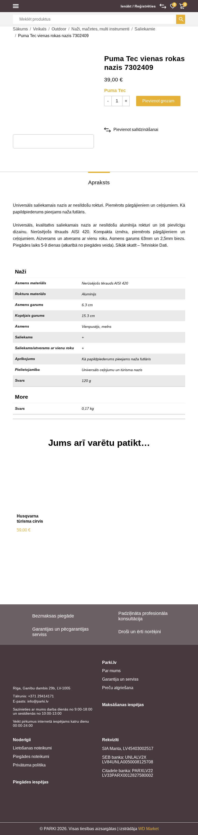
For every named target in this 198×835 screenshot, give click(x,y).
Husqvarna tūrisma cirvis (30, 518)
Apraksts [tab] (99, 182)
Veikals (39, 29)
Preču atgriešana (117, 688)
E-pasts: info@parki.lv (30, 701)
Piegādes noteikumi (31, 756)
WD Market (148, 828)
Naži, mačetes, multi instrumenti (100, 29)
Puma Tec (115, 90)
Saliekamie (145, 29)
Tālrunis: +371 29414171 (33, 696)
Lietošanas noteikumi (32, 748)
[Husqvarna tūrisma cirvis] (34, 484)
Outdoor (59, 29)
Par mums (111, 671)
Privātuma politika (29, 765)
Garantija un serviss (120, 679)
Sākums (20, 29)
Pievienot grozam (158, 101)
